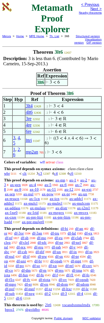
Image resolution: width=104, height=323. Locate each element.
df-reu (38, 247)
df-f (55, 275)
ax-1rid (33, 212)
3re (28, 118)
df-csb (22, 252)
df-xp (53, 266)
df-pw (42, 256)
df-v (72, 247)
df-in (73, 252)
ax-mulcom (81, 203)
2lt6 (48, 305)
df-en (44, 284)
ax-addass (12, 208)
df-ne (59, 242)
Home (20, 36)
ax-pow (47, 194)
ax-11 (51, 189)
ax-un (82, 194)
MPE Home (36, 36)
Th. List (54, 36)
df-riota (44, 279)
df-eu (59, 238)
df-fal (72, 233)
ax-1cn (34, 198)
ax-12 (68, 189)
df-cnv (87, 266)
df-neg (30, 293)
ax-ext (87, 189)
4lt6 (29, 112)
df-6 (19, 298)
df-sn (59, 256)
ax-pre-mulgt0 (33, 222)
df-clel (24, 242)
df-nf (8, 238)
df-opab (56, 261)
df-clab (76, 238)
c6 (71, 173)
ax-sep (10, 194)
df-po (20, 266)
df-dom (62, 284)
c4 (56, 173)
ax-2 (83, 180)
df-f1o (9, 279)
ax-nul (28, 194)
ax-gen (15, 185)
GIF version (94, 42)
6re (28, 131)
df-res (59, 270)
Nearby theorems (90, 12)
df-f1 (70, 275)
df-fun (23, 275)
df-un (57, 252)
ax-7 (78, 185)
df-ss (88, 252)
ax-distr (61, 208)
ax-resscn (12, 198)
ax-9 (17, 189)
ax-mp (60, 180)
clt (25, 173)
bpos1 (9, 309)
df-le (85, 289)
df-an (79, 228)
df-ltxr (67, 289)
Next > (96, 9)
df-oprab (82, 279)
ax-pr (66, 194)
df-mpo (10, 284)
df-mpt (76, 261)
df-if (26, 256)
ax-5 (47, 185)
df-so (36, 266)
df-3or (19, 233)
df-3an (37, 233)
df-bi (64, 228)
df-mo (41, 238)
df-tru (55, 233)
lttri (29, 140)
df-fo (86, 275)
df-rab (56, 247)
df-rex (21, 247)
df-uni (21, 261)
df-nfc (42, 242)
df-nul (9, 256)
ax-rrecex (81, 212)
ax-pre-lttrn (61, 217)
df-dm (26, 270)
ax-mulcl (31, 203)
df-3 (64, 293)
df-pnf (9, 289)
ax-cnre (10, 217)
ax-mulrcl (54, 203)
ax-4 (32, 185)
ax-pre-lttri (34, 217)
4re (28, 124)
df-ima (77, 270)
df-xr (48, 289)
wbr (7, 173)
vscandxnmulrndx (76, 305)
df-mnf (29, 289)
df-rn (43, 270)
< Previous (90, 4)
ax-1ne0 (11, 212)
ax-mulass (38, 208)
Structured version (88, 36)
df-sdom (82, 284)
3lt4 (29, 105)
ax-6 (63, 185)
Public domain (63, 318)
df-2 (47, 293)
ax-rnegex (56, 212)
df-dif (40, 252)
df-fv (26, 279)
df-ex (88, 233)
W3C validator (91, 318)
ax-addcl (76, 198)
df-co (9, 270)
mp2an (32, 151)
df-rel (69, 266)
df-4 (80, 293)
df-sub (10, 293)
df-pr (75, 256)
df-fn (40, 275)
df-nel (76, 242)
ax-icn (55, 198)
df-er (28, 284)
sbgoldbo (32, 309)
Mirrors (6, 36)
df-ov (63, 279)
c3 (40, 173)
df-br (38, 261)
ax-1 (72, 180)
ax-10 (34, 189)
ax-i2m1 (83, 208)
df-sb (25, 238)
